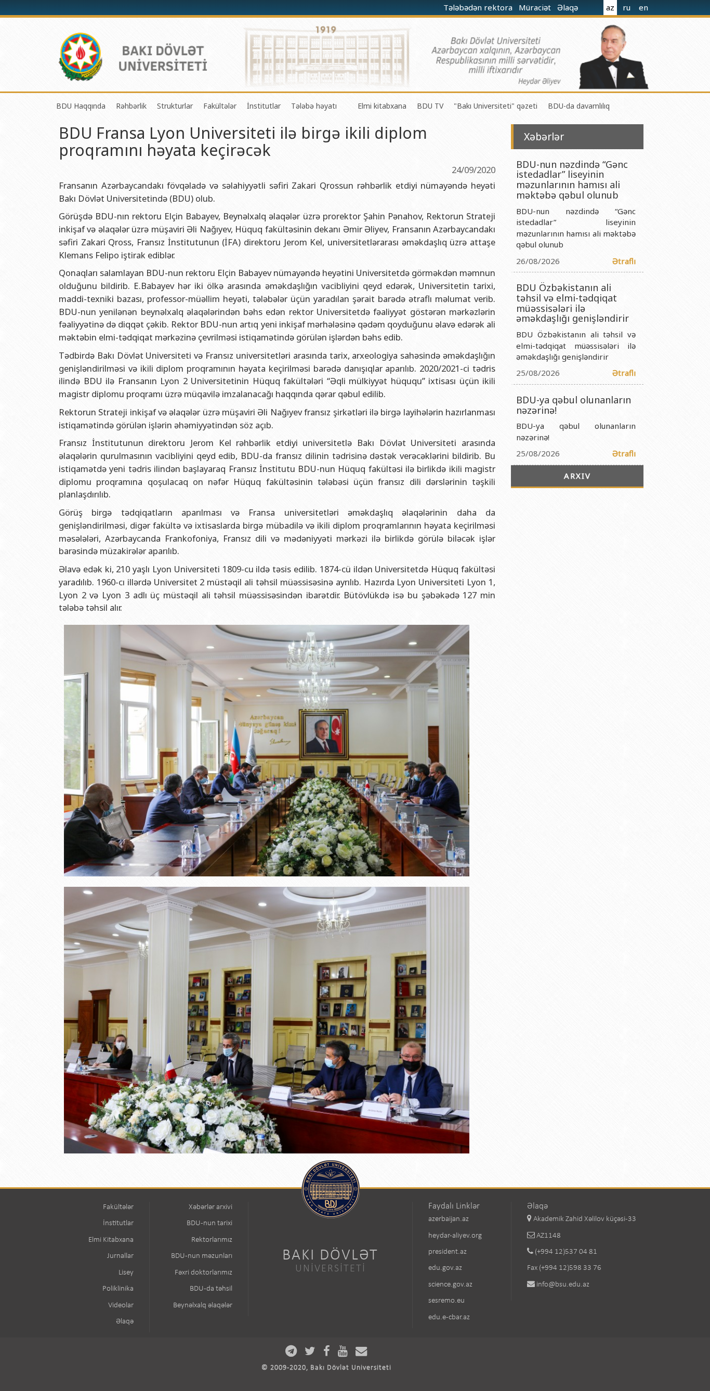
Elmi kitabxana (382, 106)
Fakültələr (219, 106)
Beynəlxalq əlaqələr (202, 1305)
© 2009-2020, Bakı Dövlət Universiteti (326, 1367)
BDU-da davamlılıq (579, 106)
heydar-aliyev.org (455, 1236)
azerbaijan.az (448, 1219)
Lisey (126, 1273)
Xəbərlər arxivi (210, 1207)
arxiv (577, 475)
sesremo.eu (446, 1301)
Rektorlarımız (211, 1240)
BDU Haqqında (81, 106)
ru (626, 7)
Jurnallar (120, 1256)
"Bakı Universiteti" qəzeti (495, 106)
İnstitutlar (264, 106)
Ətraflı (624, 261)
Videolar (121, 1305)
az (610, 7)
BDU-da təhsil (211, 1289)
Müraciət (536, 7)
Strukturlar (175, 106)
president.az (447, 1252)
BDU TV (430, 106)
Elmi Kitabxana (111, 1240)
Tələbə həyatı (314, 106)
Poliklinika (118, 1289)
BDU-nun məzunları (201, 1256)
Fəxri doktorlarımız (203, 1273)
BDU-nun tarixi (209, 1223)
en (643, 7)
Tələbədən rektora (479, 7)
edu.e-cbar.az (449, 1317)
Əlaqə (568, 7)
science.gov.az (450, 1285)
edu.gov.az (445, 1268)
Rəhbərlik (131, 106)
